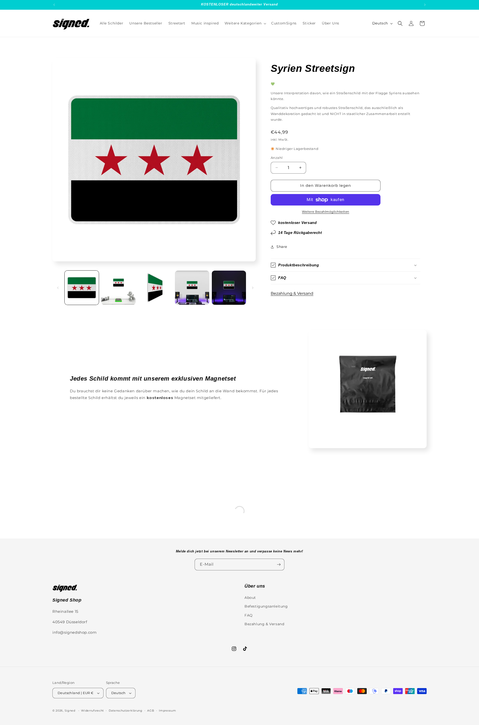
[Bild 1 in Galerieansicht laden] (82, 288)
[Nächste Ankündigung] (424, 4)
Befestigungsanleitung (266, 606)
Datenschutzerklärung (125, 710)
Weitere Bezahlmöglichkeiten (325, 211)
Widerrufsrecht (92, 710)
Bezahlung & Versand (292, 293)
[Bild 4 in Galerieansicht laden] (192, 288)
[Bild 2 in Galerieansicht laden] (118, 288)
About (250, 597)
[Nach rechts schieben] (252, 287)
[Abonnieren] (278, 564)
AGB (150, 710)
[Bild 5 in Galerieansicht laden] (229, 288)
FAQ (248, 615)
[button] (245, 23)
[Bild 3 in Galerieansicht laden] (155, 288)
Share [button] (281, 246)
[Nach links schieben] (57, 287)
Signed (70, 710)
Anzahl (277, 158)
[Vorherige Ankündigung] (54, 4)
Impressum (167, 710)
